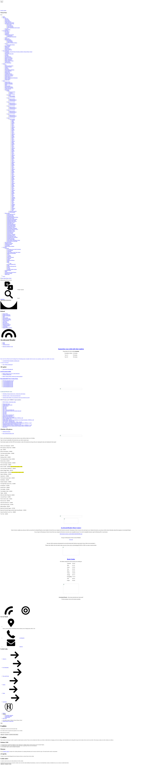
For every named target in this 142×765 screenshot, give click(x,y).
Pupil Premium (9, 40)
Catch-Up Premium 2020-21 (12, 42)
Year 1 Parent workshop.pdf (7, 364)
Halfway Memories (8, 59)
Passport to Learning (13, 99)
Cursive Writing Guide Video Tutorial (13, 252)
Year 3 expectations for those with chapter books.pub (12, 410)
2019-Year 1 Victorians (11, 234)
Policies (6, 43)
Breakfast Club (7, 72)
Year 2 (8, 101)
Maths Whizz (7, 274)
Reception (9, 94)
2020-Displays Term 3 (11, 222)
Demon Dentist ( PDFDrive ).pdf (8, 420)
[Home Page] (5, 278)
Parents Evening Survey (9, 65)
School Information (8, 66)
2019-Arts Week (10, 233)
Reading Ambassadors (9, 83)
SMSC (6, 271)
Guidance (13, 119)
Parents (4, 63)
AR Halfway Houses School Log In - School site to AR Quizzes (14, 393)
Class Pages (7, 89)
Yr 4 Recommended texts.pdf (8, 384)
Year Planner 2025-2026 (9, 53)
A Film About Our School (9, 22)
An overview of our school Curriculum (14, 249)
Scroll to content (3, 10)
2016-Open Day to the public (12, 241)
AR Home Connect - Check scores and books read (11, 395)
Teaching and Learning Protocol (10, 272)
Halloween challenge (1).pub (8, 346)
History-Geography (10, 257)
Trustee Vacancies (10, 26)
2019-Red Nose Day (10, 238)
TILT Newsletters (8, 56)
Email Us (21, 646)
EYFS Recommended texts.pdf (8, 380)
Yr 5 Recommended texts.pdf (8, 385)
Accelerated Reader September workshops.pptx (11, 360)
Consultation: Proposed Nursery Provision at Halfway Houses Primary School (18, 51)
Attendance (7, 47)
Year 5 (8, 113)
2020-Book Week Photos (11, 220)
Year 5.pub (4, 412)
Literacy (8, 259)
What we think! (7, 85)
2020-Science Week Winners (12, 219)
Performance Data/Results (11, 36)
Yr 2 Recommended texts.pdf (8, 382)
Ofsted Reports (9, 35)
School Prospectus (8, 21)
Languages (9, 258)
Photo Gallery (7, 213)
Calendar (6, 54)
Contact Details (7, 29)
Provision (11, 92)
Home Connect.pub (6, 403)
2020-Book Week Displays (12, 221)
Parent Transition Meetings (9, 69)
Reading (13, 122)
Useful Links (7, 79)
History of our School (8, 58)
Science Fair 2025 (10, 215)
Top (1, 723)
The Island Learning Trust (9, 23)
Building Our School (8, 57)
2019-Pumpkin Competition (12, 228)
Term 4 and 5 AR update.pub (8, 369)
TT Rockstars (7, 245)
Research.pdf (5, 426)
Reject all (2, 734)
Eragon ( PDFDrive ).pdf (7, 418)
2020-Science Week (10, 218)
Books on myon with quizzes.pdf (8, 416)
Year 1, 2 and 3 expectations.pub (8, 409)
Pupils (4, 80)
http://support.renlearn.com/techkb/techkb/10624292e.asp (71, 533)
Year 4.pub (4, 411)
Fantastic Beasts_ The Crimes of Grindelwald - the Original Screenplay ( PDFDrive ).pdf (18, 419)
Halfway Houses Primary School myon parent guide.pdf (12, 376)
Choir (10, 263)
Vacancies (6, 28)
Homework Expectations (11, 253)
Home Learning (7, 78)
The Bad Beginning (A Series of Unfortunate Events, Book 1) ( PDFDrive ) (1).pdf (17, 424)
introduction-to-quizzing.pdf (7, 415)
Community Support (8, 73)
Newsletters (7, 55)
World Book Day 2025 (11, 214)
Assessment (9, 251)
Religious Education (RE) (11, 266)
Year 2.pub (4, 407)
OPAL (6, 84)
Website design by (8, 721)
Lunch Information (8, 70)
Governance (7, 32)
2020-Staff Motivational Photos (12, 217)
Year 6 (8, 117)
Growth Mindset (12, 96)
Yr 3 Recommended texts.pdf (8, 383)
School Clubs (7, 71)
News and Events (6, 50)
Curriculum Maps (8, 270)
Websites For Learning (9, 243)
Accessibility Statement (9, 715)
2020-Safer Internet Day (11, 224)
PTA (6, 64)
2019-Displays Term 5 (11, 235)
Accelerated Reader (8, 244)
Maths (13, 120)
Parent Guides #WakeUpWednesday (11, 77)
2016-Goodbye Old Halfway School (13, 240)
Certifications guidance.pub (7, 404)
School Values (7, 20)
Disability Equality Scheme (12, 269)
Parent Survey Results (9, 75)
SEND (6, 37)
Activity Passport (8, 88)
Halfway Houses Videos (9, 60)
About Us (4, 17)
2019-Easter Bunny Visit (11, 236)
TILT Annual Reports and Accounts (13, 27)
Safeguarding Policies (11, 44)
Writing (13, 121)
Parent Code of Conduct (9, 74)
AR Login (71, 539)
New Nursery (7, 31)
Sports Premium (10, 41)
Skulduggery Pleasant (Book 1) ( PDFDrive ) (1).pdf (12, 423)
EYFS (8, 254)
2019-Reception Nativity (11, 226)
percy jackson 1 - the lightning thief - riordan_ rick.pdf (12, 421)
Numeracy (13, 198)
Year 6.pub (4, 413)
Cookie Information (8, 716)
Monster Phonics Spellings (9, 246)
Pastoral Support (12, 91)
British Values (7, 46)
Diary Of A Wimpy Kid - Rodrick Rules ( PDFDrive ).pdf (13, 417)
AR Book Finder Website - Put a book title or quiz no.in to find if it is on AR (16, 397)
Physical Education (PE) (11, 264)
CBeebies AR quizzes (6, 431)
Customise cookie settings (13, 734)
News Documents (8, 62)
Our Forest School (8, 242)
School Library (7, 81)
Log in (4, 276)
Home (4, 16)
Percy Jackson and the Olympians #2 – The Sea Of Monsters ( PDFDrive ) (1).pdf (17, 422)
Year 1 (8, 97)
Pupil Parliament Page (9, 86)
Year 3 (8, 105)
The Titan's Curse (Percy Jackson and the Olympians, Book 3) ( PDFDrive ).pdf (17, 425)
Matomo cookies (6, 751)
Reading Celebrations (8, 82)
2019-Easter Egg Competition (12, 237)
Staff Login (5, 718)
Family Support (7, 76)
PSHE (8, 265)
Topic (13, 125)
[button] (71, 286)
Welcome (6, 18)
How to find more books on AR (8, 433)
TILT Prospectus (10, 25)
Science (13, 124)
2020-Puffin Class (10, 223)
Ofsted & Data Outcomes (9, 34)
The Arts (8, 268)
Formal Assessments (8, 49)
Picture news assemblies (9, 87)
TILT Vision (9, 24)
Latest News (7, 52)
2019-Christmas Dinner (11, 225)
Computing (9, 256)
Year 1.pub (4, 406)
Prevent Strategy (8, 48)
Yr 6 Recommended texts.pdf (8, 386)
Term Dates (7, 68)
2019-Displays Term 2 (11, 227)
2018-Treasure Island (10, 239)
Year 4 (8, 109)
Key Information (5, 30)
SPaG (13, 123)
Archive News (7, 61)
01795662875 (22, 638)
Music (8, 262)
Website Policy (7, 717)
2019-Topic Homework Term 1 (12, 229)
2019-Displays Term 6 (11, 231)
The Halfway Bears (10, 216)
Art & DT (9, 255)
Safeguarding (7, 38)
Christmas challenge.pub (7, 374)
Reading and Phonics (11, 260)
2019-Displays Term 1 (11, 230)
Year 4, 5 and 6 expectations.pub (8, 414)
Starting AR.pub (5, 405)
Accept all (6, 734)
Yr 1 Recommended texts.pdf (8, 381)
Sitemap (4, 713)
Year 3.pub (4, 408)
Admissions (7, 33)
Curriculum (5, 247)
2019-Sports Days (10, 232)
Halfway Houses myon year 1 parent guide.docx (11, 373)
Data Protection (7, 45)
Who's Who (7, 19)
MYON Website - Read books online (9, 401)
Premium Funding (8, 39)
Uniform (6, 67)
